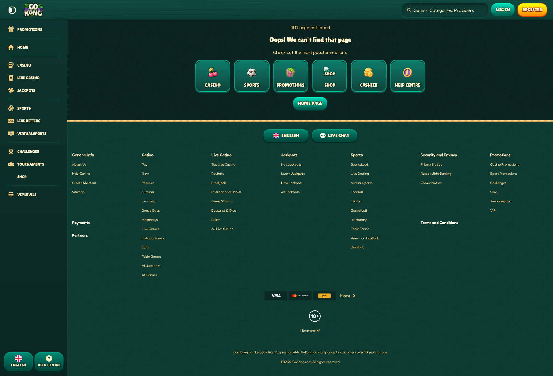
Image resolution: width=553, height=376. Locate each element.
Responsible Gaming (436, 173)
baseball (357, 247)
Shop (494, 192)
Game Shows (221, 201)
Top (144, 164)
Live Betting (360, 173)
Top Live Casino (223, 164)
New (145, 173)
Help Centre (81, 173)
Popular (148, 183)
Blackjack (218, 183)
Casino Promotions (504, 164)
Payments (81, 222)
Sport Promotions (503, 173)
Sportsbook (360, 164)
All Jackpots (151, 265)
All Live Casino (222, 229)
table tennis (360, 229)
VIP (492, 210)
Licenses (307, 330)
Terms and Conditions (439, 222)
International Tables (226, 192)
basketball (359, 210)
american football (365, 238)
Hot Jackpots (291, 164)
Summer (148, 192)
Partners (80, 235)
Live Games (150, 229)
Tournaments (500, 201)
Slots (145, 247)
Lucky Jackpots (293, 173)
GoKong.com (310, 352)
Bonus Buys (151, 210)
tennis (356, 201)
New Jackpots (292, 183)
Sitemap (78, 192)
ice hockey (359, 219)
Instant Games (153, 238)
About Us (79, 164)
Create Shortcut (84, 183)
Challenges (498, 183)
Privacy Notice (431, 164)
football (357, 192)
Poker (215, 219)
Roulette (217, 173)
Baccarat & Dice (223, 210)
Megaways (150, 219)
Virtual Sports (362, 183)
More (345, 296)
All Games (149, 275)
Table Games (151, 256)
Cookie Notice (431, 183)
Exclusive (148, 201)
